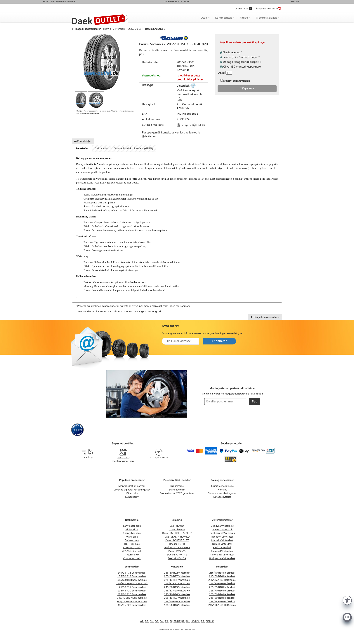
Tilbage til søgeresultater (87, 29)
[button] (347, 600)
